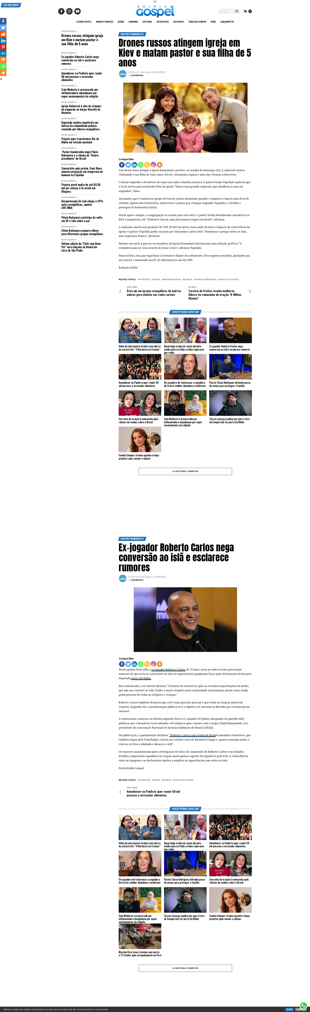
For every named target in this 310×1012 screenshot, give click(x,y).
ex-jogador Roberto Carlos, (168, 669)
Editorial (147, 21)
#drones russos (172, 280)
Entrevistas (163, 21)
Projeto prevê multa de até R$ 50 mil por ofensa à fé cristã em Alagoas (80, 188)
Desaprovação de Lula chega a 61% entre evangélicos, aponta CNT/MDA (82, 204)
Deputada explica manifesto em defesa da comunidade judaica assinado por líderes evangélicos (80, 126)
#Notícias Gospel (229, 280)
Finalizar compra (197, 21)
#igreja (188, 280)
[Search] (237, 11)
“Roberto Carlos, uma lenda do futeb (192, 735)
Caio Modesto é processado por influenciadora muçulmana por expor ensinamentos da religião (79, 93)
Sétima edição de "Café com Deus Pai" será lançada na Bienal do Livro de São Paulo (81, 247)
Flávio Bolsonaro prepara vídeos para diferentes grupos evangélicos (82, 232)
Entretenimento (69, 31)
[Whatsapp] (141, 165)
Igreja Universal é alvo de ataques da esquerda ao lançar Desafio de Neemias (81, 109)
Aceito (289, 1009)
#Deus (156, 280)
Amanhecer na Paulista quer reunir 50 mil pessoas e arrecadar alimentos (81, 77)
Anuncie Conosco (104, 21)
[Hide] (1, 79)
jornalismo (137, 75)
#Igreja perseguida (206, 280)
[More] (159, 165)
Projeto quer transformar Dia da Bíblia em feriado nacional (80, 140)
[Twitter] (128, 165)
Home (213, 21)
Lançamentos (227, 21)
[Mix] (3, 60)
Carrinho (133, 21)
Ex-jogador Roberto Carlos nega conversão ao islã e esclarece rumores (80, 60)
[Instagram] (153, 165)
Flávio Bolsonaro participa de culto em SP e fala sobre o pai (81, 219)
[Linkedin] (134, 165)
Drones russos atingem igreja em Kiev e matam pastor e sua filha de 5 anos (82, 39)
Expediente (178, 21)
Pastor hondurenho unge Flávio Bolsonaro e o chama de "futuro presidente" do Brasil (79, 155)
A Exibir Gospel (83, 21)
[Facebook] (122, 165)
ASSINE (121, 21)
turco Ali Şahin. (141, 678)
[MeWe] (3, 53)
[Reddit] (3, 34)
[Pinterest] (3, 47)
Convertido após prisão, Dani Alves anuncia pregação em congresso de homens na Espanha (82, 172)
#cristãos (144, 280)
